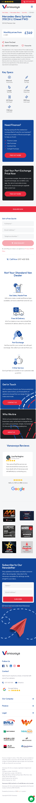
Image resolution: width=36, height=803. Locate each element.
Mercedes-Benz (15, 12)
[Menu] (32, 6)
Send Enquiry (19, 243)
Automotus (11, 791)
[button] (0, 457)
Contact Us (12, 402)
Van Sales (5, 12)
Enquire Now (18, 209)
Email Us (21, 682)
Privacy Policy (7, 608)
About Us (11, 432)
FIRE (18, 791)
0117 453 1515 (19, 259)
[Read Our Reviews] (18, 489)
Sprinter (24, 12)
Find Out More (15, 155)
